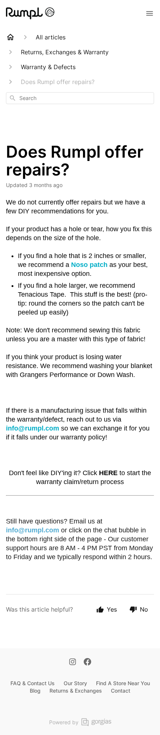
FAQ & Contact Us (32, 683)
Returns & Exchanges (75, 690)
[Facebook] (87, 662)
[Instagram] (72, 662)
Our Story (75, 683)
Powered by (64, 722)
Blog (35, 690)
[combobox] (80, 98)
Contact (120, 690)
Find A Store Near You (123, 683)
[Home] (10, 37)
